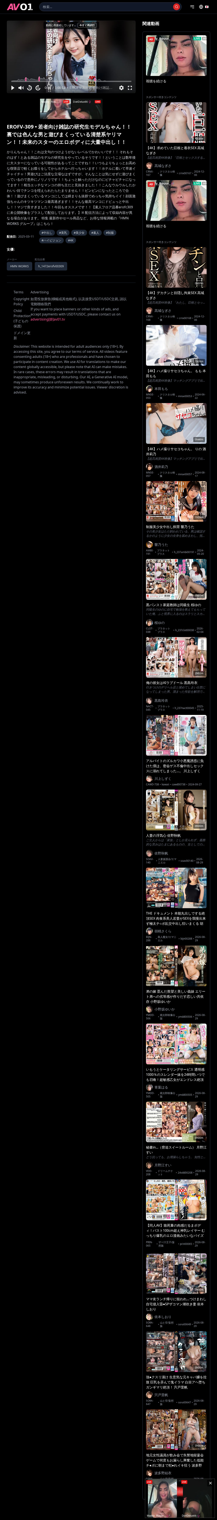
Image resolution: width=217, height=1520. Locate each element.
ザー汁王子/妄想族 (167, 1244)
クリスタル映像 (167, 173)
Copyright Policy (21, 301)
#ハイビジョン (51, 240)
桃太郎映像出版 (167, 1016)
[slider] (71, 81)
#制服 (110, 233)
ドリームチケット (165, 1172)
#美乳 (63, 233)
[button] (12, 88)
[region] (71, 57)
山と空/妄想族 (167, 1324)
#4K (71, 240)
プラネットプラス (163, 552)
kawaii (165, 784)
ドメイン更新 (22, 335)
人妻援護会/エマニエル (167, 860)
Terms (19, 292)
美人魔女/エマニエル (167, 938)
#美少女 (79, 233)
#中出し (47, 233)
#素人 (95, 233)
